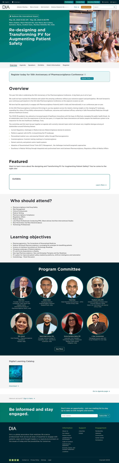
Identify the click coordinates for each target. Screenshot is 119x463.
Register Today (86, 78)
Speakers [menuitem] (31, 65)
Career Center (99, 437)
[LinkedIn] (13, 460)
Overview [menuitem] (13, 65)
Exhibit (81, 433)
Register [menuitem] (66, 65)
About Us (65, 431)
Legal (49, 460)
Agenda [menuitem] (23, 65)
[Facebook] (10, 460)
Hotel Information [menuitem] (53, 65)
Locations (65, 451)
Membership (99, 431)
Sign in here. (28, 398)
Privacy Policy (35, 460)
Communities (99, 435)
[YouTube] (18, 460)
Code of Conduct (67, 441)
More (75, 7)
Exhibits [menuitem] (41, 65)
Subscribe (103, 416)
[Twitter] (15, 460)
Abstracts (98, 433)
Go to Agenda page (100, 391)
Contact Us (25, 460)
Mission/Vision (66, 435)
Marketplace (69, 2)
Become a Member (93, 2)
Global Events (86, 7)
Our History (65, 433)
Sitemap (43, 460)
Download (13, 386)
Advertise (82, 431)
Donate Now (80, 2)
